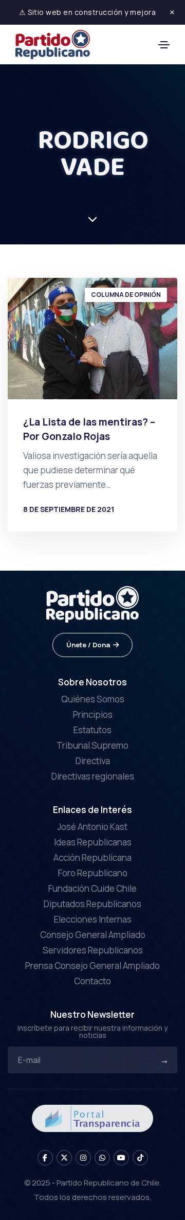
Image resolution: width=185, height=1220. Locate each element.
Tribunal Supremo (92, 745)
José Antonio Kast (92, 827)
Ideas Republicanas (93, 842)
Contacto (92, 981)
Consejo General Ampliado (92, 935)
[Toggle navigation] (164, 44)
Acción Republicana (92, 857)
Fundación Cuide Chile (92, 888)
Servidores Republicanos (93, 950)
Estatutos (92, 730)
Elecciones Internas (93, 919)
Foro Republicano (92, 873)
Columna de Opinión (126, 294)
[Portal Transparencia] (92, 1117)
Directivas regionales (92, 776)
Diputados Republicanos (92, 904)
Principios (93, 714)
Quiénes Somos (92, 699)
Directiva (93, 761)
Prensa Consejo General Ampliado (92, 965)
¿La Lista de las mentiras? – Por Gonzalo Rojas (89, 429)
